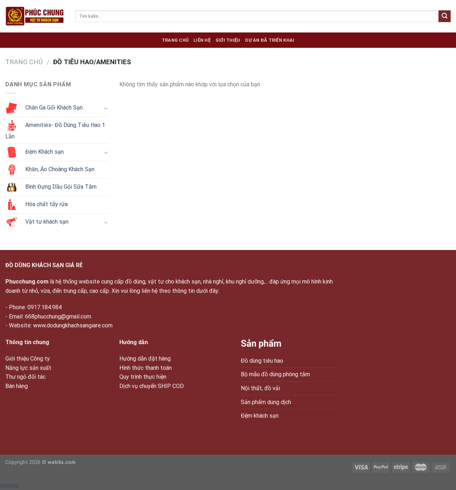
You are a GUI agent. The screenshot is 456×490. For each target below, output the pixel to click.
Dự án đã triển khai (269, 40)
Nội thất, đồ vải (260, 388)
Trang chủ (175, 40)
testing (9, 485)
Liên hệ (202, 40)
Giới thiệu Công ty (27, 358)
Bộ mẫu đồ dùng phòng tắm (275, 374)
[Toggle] (106, 108)
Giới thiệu (228, 40)
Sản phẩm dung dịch (266, 402)
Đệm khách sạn (260, 415)
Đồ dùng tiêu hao (262, 360)
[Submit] (445, 16)
